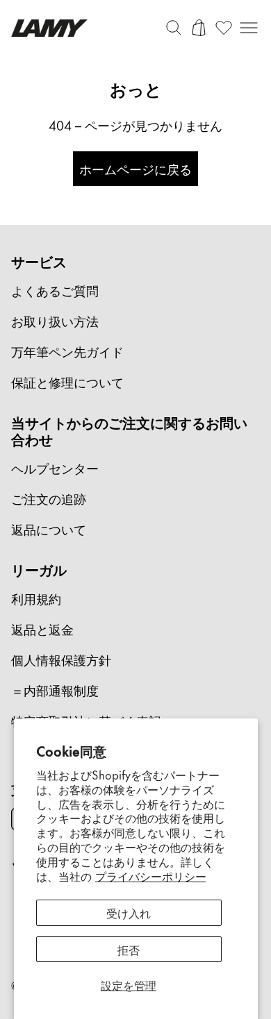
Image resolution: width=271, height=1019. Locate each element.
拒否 (128, 949)
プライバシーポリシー (150, 875)
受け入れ (128, 912)
